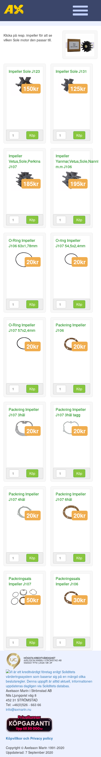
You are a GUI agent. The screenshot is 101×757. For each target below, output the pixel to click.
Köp (32, 135)
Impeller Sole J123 (24, 71)
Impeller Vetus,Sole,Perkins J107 (24, 161)
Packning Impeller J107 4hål (24, 496)
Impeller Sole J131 (71, 71)
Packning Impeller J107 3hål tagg (71, 412)
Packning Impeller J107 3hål (24, 412)
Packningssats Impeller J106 (68, 581)
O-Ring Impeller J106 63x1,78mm (23, 243)
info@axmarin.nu (18, 709)
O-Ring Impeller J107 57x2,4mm (22, 327)
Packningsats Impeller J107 (20, 581)
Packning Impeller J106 (71, 327)
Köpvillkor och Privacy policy (29, 738)
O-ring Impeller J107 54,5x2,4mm (70, 243)
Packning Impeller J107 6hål (71, 496)
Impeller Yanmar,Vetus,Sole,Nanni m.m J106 (77, 161)
